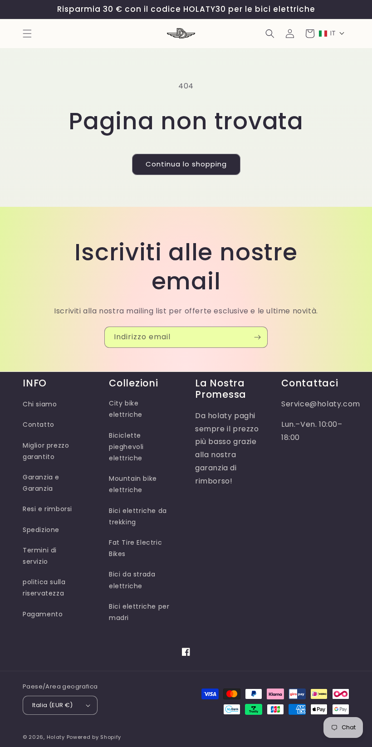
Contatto (38, 424)
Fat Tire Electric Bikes (135, 548)
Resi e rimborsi (47, 508)
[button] (27, 34)
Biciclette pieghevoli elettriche (126, 447)
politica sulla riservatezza (44, 587)
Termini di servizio (40, 556)
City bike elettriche (125, 409)
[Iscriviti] (257, 337)
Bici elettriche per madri (139, 612)
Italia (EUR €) (52, 705)
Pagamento (43, 614)
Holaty (56, 737)
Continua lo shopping (186, 164)
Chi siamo (40, 404)
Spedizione (41, 529)
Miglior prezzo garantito (46, 451)
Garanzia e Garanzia (41, 483)
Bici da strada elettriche (132, 580)
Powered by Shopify (94, 737)
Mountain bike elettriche (133, 484)
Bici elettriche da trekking (138, 516)
